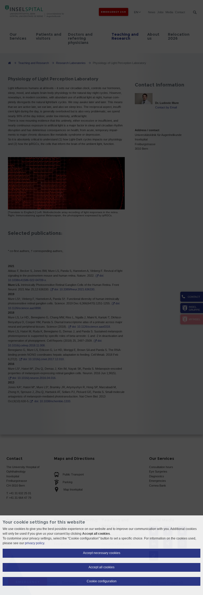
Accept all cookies (101, 567)
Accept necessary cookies (101, 553)
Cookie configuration (102, 581)
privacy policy (34, 543)
